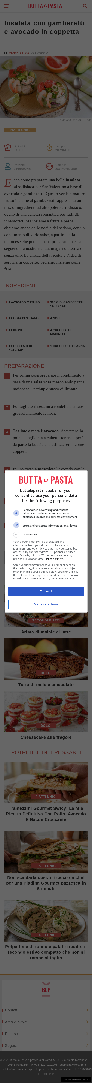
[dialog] (46, 541)
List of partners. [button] (54, 559)
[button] (46, 535)
